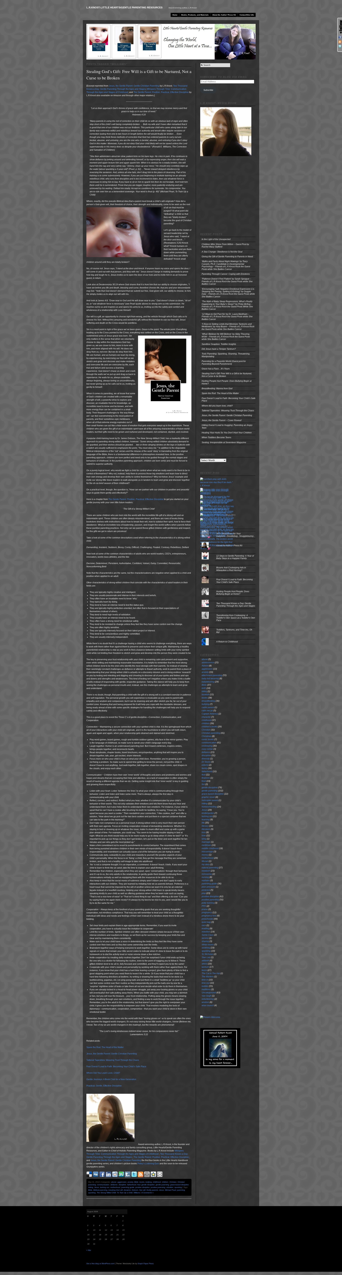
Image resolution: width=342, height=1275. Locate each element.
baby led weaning (210, 678)
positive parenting (158, 1187)
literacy (205, 826)
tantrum (205, 967)
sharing (205, 941)
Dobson (135, 1190)
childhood (157, 1182)
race (204, 925)
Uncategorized (209, 992)
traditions (206, 989)
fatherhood (131, 1185)
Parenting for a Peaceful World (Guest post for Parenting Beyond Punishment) (224, 362)
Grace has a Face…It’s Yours (216, 368)
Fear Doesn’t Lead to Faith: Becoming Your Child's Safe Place (234, 580)
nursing (205, 877)
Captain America (210, 714)
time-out (205, 983)
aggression (121, 1182)
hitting (90, 1187)
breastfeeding (208, 701)
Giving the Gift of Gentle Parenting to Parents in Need (227, 256)
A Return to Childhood (227, 641)
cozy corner (207, 749)
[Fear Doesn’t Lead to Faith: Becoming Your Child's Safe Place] (227, 576)
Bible (136, 1182)
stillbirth (205, 960)
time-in (205, 980)
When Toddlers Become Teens (216, 437)
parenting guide (127, 1187)
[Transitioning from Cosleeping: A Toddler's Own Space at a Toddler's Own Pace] (227, 612)
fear (138, 1185)
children (165, 1182)
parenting (181, 1190)
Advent (205, 665)
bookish (205, 694)
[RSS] (339, 41)
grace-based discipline (179, 1185)
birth (204, 688)
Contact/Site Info (247, 15)
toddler (205, 986)
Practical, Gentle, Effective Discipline (104, 1085)
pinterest (206, 890)
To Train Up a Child (125, 1193)
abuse (113, 1182)
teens (204, 970)
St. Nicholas (207, 954)
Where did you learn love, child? (217, 406)
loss (204, 832)
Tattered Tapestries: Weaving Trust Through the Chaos (228, 410)
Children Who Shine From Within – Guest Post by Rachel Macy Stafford (225, 245)
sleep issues (208, 944)
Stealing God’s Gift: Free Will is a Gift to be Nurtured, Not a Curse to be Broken (227, 374)
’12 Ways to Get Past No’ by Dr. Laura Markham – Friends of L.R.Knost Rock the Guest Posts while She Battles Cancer (227, 316)
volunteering (208, 999)
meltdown (206, 845)
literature (206, 829)
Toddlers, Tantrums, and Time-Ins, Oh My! (234, 631)
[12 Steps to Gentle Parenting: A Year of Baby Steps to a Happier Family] (227, 552)
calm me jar (207, 710)
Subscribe (208, 90)
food (204, 781)
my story (206, 864)
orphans (206, 880)
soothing (206, 948)
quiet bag (206, 922)
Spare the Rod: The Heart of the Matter (105, 1047)
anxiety (130, 1182)
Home (174, 15)
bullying (149, 1182)
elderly (205, 765)
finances (206, 778)
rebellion (169, 1187)
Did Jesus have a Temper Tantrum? (219, 349)
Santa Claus (208, 935)
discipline (122, 1185)
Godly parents (152, 1190)
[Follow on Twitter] (339, 46)
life (203, 823)
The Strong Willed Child (106, 1193)
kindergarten (208, 813)
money (205, 855)
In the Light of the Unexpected (216, 239)
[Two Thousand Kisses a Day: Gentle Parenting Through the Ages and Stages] (227, 600)
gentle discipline (148, 1185)
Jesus (96, 1187)
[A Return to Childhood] (227, 638)
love (204, 835)
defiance (114, 1185)
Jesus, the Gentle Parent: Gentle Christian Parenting (116, 1160)
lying (204, 839)
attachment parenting (212, 675)
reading (205, 928)
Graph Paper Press (146, 1263)
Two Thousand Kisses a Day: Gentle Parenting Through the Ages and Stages (235, 604)
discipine (127, 1190)
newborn (206, 871)
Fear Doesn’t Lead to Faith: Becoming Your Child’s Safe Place (228, 399)
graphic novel (208, 797)
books (141, 1182)
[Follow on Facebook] (339, 37)
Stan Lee (206, 957)
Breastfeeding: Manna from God (217, 388)
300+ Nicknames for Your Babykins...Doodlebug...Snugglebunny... (235, 534)
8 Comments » (148, 1193)
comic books (208, 739)
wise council (208, 1005)
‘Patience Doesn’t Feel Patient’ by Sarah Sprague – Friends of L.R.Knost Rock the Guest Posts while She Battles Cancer (227, 281)
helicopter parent (210, 800)
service (205, 938)
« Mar (88, 1250)
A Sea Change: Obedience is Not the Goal (222, 252)
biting (204, 691)
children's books (209, 726)
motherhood (115, 1187)
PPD (204, 906)
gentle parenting (162, 1185)
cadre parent (208, 707)
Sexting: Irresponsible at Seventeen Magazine (224, 442)
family (204, 768)
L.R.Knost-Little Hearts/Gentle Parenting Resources (124, 7)
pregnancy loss (209, 915)
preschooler (207, 919)
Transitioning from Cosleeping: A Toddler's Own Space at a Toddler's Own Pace (235, 618)
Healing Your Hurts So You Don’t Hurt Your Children (227, 432)
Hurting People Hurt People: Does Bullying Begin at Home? (227, 382)
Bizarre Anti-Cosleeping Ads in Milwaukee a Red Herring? (231, 568)
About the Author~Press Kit (224, 15)
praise (205, 909)
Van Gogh (206, 996)
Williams (137, 1193)
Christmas (206, 736)
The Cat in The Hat (211, 973)
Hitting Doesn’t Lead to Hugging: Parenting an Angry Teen (227, 426)
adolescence (208, 662)
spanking (178, 1187)
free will (142, 1190)
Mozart (205, 861)
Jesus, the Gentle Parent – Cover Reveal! (222, 420)
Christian (173, 1182)
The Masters (208, 976)
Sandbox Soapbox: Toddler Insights (219, 344)
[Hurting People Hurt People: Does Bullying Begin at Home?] (227, 588)
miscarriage (207, 851)
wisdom (205, 1002)
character (206, 717)
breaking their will (115, 1190)
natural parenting (210, 867)
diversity (206, 758)
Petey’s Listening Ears (148, 1163)
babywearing (208, 681)
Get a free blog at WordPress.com (100, 1263)
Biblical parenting (100, 1190)
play (204, 893)
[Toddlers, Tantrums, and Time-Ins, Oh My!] (227, 626)
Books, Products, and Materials (195, 15)
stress (204, 964)
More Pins (230, 515)
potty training (208, 903)
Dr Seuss (206, 762)
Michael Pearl (170, 1190)
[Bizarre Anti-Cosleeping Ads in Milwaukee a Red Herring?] (227, 564)
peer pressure (208, 887)
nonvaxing (207, 874)
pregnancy (207, 912)
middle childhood (210, 848)
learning (206, 819)
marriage (206, 842)
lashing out (104, 1187)
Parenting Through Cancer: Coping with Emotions (226, 274)
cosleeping (207, 746)
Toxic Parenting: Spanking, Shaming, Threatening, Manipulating (226, 355)
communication (103, 1185)
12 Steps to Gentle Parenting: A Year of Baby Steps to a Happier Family (235, 557)
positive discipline (142, 1187)
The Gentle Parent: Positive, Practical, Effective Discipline (161, 1157)
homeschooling (209, 806)
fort (203, 784)
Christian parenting (211, 733)
